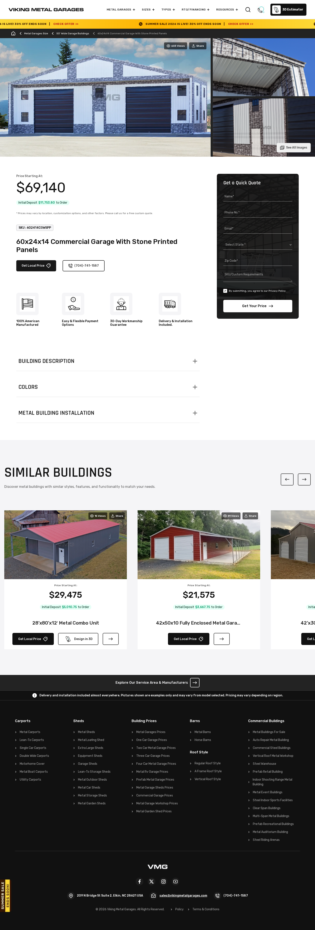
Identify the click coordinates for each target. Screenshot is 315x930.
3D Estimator (292, 9)
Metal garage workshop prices (157, 803)
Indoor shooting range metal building (272, 782)
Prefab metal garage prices (155, 779)
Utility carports (30, 779)
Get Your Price (254, 306)
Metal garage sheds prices (154, 787)
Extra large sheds (90, 748)
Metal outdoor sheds (92, 779)
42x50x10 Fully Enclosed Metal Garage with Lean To (199, 623)
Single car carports (33, 748)
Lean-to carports (32, 740)
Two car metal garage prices (156, 748)
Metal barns (203, 732)
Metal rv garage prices (152, 772)
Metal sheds (86, 732)
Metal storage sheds (92, 795)
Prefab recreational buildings (273, 824)
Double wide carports (34, 756)
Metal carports (30, 732)
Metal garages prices (150, 732)
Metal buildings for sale (269, 732)
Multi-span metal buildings (271, 816)
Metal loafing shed (91, 740)
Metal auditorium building (270, 832)
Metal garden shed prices (154, 811)
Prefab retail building (268, 772)
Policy (179, 909)
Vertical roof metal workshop (273, 756)
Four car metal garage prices (156, 764)
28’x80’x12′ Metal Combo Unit (65, 623)
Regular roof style (208, 763)
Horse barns (203, 740)
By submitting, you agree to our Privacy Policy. (257, 290)
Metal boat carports (34, 772)
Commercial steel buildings (272, 748)
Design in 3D (83, 639)
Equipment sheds (90, 756)
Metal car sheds (89, 787)
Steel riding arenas (266, 840)
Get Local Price (33, 265)
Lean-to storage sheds (94, 772)
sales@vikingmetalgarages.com (183, 895)
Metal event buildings (267, 792)
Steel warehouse (264, 764)
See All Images (296, 147)
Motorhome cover (32, 764)
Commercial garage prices (154, 795)
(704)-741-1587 (86, 265)
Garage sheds (87, 764)
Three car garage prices (153, 756)
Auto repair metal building (271, 740)
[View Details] (111, 639)
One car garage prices (151, 740)
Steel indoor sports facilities (273, 800)
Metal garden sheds (92, 803)
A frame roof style (208, 771)
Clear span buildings (266, 808)
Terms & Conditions (205, 909)
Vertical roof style (208, 779)
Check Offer (179, 24)
